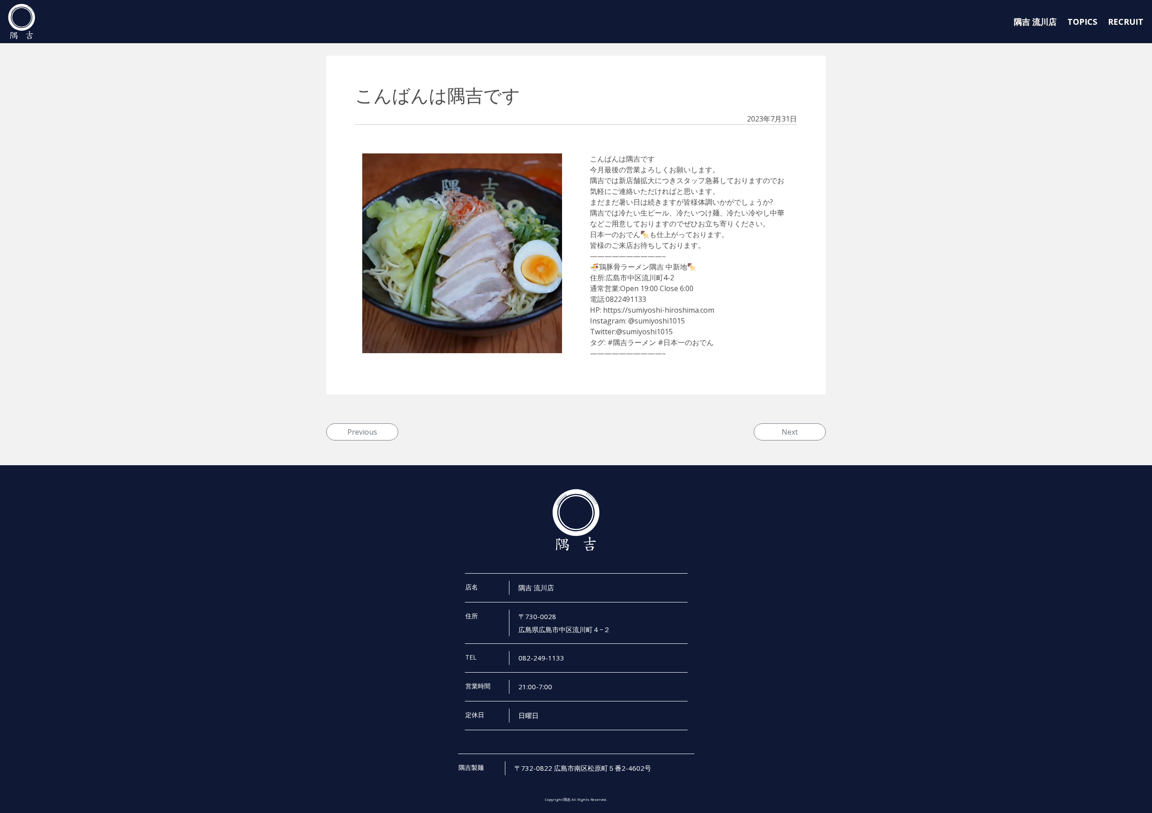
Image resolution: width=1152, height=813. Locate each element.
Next (790, 432)
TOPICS (1082, 21)
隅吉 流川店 (1035, 21)
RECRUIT (1125, 21)
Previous (362, 432)
